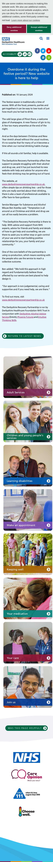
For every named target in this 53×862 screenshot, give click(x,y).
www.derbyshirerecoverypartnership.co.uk (23, 184)
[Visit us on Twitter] (43, 50)
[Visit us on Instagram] (48, 57)
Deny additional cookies (11, 29)
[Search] (41, 38)
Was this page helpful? (25, 728)
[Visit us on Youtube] (48, 50)
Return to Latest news (24, 336)
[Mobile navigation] (48, 38)
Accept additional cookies (37, 29)
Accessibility (14, 54)
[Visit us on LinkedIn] (43, 57)
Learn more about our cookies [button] (25, 20)
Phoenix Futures (25, 317)
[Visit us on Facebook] (37, 50)
